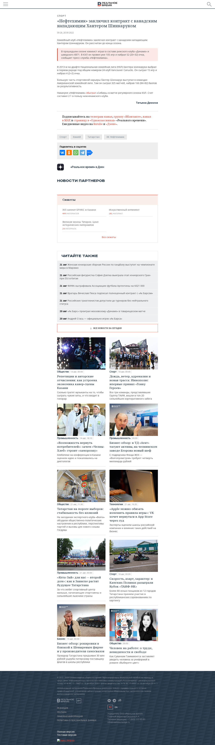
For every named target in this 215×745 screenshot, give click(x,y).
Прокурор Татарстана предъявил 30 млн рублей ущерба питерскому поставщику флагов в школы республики (80, 653)
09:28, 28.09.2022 (65, 32)
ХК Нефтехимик (115, 136)
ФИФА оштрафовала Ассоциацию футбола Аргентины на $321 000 (102, 285)
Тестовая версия (66, 734)
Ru (110, 707)
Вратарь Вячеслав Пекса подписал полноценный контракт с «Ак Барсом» (106, 293)
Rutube (98, 124)
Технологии (116, 504)
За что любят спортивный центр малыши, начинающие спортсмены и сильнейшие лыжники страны (79, 586)
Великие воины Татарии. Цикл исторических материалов (80, 225)
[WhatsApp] (75, 152)
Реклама (62, 712)
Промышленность (67, 438)
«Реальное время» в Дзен (87, 167)
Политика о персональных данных (76, 720)
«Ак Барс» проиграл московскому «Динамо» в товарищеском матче (102, 311)
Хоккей (77, 136)
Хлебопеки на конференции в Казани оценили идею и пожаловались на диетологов (81, 452)
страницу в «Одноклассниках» (95, 120)
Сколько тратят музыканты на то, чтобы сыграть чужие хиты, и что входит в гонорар (80, 387)
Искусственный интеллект (124, 211)
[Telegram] (82, 152)
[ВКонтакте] (62, 152)
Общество (63, 371)
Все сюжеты (109, 237)
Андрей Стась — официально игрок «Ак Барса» (91, 318)
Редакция (62, 708)
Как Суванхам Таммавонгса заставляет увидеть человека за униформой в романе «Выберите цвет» (132, 655)
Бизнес (61, 638)
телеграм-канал (101, 116)
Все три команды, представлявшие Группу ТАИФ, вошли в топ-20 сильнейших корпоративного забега (131, 387)
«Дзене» (111, 124)
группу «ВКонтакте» (127, 116)
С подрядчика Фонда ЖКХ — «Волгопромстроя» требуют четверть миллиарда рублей (133, 452)
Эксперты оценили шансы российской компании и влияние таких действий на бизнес (133, 520)
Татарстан (94, 136)
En (116, 707)
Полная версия (66, 731)
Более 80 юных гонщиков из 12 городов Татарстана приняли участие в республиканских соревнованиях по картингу (133, 589)
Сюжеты (68, 200)
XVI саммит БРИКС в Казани (79, 211)
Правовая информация (70, 716)
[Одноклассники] (69, 152)
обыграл (91, 92)
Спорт (61, 15)
